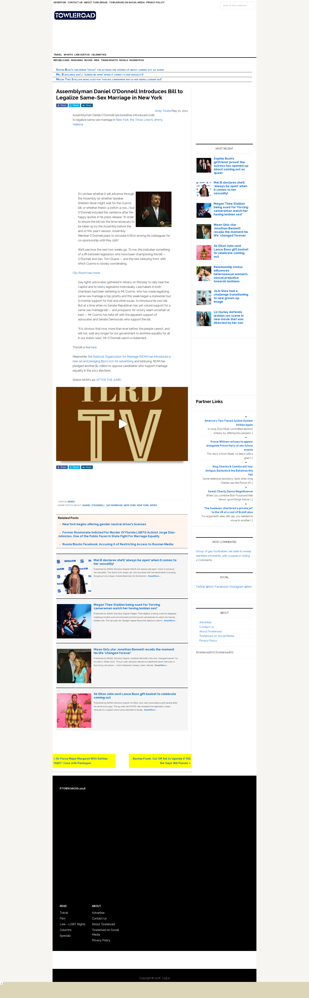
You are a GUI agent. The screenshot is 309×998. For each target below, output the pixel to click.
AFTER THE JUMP (108, 380)
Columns (66, 930)
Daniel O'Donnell (93, 505)
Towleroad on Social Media (216, 636)
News (71, 502)
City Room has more (86, 273)
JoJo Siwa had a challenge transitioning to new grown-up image (231, 296)
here (94, 347)
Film (62, 918)
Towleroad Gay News (155, 15)
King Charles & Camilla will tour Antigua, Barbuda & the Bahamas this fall (229, 470)
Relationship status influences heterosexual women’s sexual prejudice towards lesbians (231, 274)
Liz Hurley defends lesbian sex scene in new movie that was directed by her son (229, 317)
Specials (65, 935)
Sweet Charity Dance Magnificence (230, 491)
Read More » (154, 576)
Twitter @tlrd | (205, 586)
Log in (166, 978)
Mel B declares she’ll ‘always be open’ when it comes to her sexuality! (99, 74)
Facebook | (222, 586)
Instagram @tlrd (240, 586)
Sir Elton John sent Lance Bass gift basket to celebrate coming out (231, 251)
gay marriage (114, 505)
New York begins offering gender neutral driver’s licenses (104, 524)
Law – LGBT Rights (72, 924)
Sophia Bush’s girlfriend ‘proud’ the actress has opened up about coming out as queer (110, 69)
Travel (64, 912)
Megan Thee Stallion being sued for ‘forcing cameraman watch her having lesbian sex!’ (109, 79)
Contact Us (206, 627)
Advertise (205, 622)
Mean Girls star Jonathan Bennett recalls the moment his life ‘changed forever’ (231, 230)
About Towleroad (210, 631)
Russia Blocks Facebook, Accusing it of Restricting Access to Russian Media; (118, 544)
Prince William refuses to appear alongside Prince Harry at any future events (229, 445)
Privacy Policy (208, 640)
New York (122, 119)
